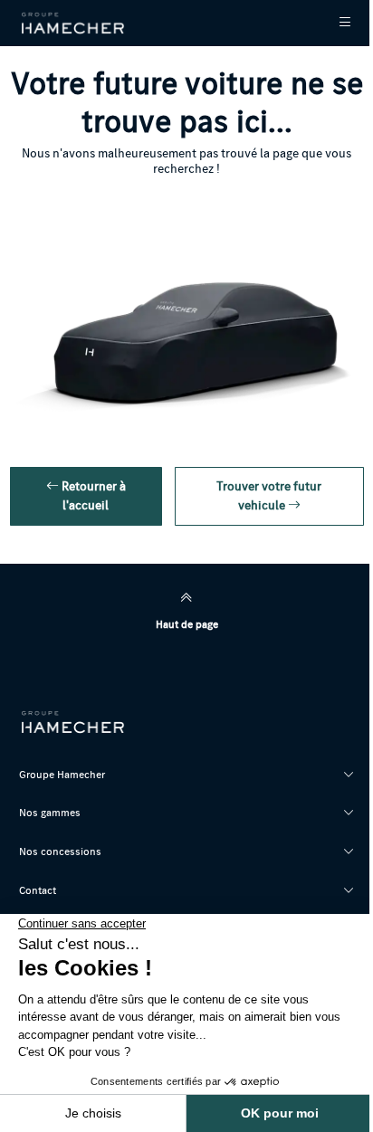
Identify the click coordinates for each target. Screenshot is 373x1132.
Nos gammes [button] (50, 812)
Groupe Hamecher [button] (62, 774)
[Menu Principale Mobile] (332, 23)
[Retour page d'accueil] (73, 23)
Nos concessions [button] (60, 851)
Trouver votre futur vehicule (268, 495)
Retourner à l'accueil (92, 495)
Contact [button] (37, 890)
